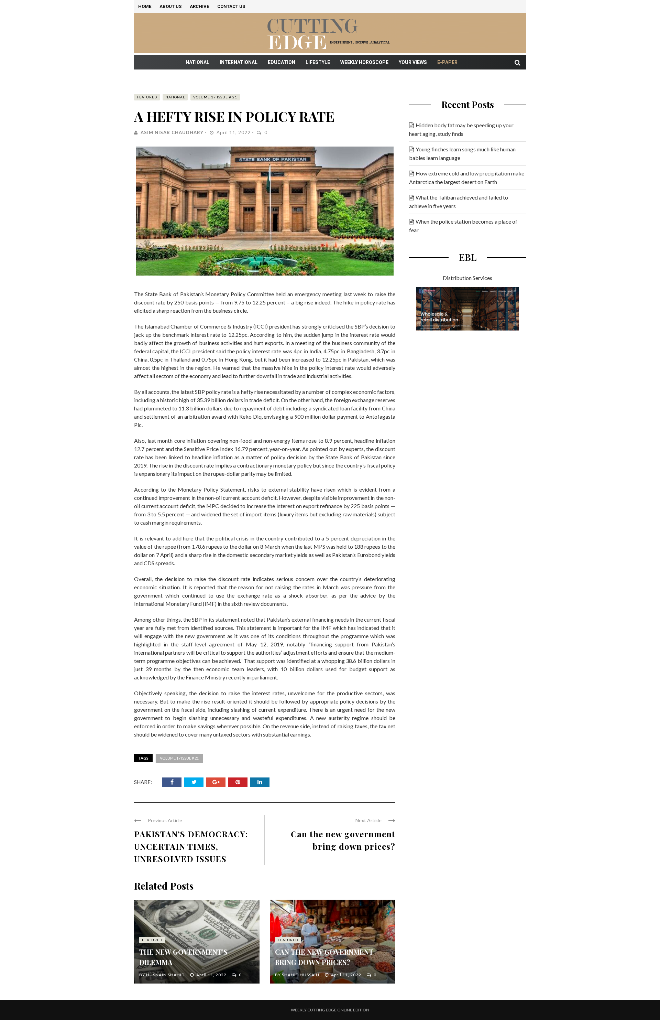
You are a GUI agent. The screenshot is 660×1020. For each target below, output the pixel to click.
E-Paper (447, 62)
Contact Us (231, 6)
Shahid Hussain (300, 974)
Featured (147, 97)
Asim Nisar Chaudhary (172, 132)
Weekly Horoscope (364, 62)
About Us (171, 6)
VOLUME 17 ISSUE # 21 (215, 97)
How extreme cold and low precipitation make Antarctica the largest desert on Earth (466, 177)
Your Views (413, 62)
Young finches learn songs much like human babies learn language (462, 153)
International (238, 62)
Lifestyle (318, 62)
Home (144, 6)
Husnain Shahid (165, 974)
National (197, 62)
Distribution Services (467, 278)
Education (281, 62)
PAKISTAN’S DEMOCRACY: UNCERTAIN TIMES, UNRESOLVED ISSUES (191, 846)
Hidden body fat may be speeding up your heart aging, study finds (461, 129)
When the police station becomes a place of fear (463, 225)
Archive (199, 6)
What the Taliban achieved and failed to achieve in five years (458, 201)
